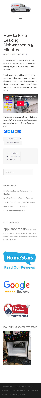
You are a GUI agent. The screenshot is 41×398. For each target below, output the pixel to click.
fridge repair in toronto (20, 236)
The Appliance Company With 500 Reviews (19, 202)
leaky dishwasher (13, 143)
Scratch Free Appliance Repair (15, 206)
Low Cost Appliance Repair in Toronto (13, 156)
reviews (14, 239)
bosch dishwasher (22, 233)
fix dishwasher (11, 139)
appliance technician (13, 233)
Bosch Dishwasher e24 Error (14, 211)
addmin (24, 54)
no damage (8, 239)
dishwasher (31, 233)
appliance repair (14, 229)
